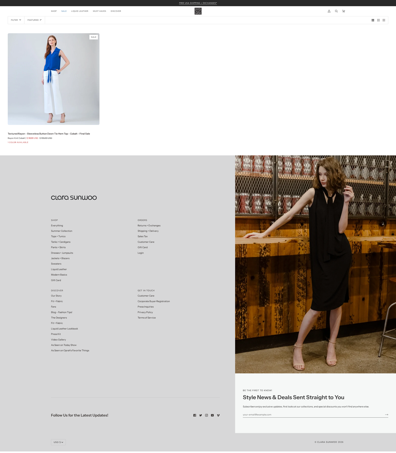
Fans (53, 306)
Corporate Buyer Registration (154, 301)
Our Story (56, 295)
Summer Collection (61, 230)
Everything (57, 225)
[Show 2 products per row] (373, 20)
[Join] (384, 414)
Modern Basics (59, 274)
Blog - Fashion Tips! (61, 312)
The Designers (59, 317)
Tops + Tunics (58, 236)
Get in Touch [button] (146, 290)
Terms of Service (147, 317)
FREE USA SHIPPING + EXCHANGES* (198, 3)
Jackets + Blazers (60, 258)
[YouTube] (212, 415)
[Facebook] (194, 415)
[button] (55, 11)
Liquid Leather (59, 269)
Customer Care (146, 241)
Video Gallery (58, 339)
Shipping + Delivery (148, 230)
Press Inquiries (146, 306)
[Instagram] (206, 415)
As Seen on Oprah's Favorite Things (70, 350)
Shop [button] (54, 220)
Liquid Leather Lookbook (64, 328)
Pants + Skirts (58, 247)
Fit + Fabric (57, 301)
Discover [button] (57, 290)
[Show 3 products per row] (378, 20)
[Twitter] (200, 415)
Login (141, 252)
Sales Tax (143, 236)
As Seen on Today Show (64, 345)
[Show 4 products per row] (384, 20)
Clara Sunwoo (327, 442)
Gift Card (56, 280)
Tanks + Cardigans (60, 241)
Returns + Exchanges (149, 225)
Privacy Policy (145, 312)
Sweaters (56, 263)
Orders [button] (142, 220)
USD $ (57, 442)
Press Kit (56, 334)
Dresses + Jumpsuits (62, 252)
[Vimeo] (218, 415)
